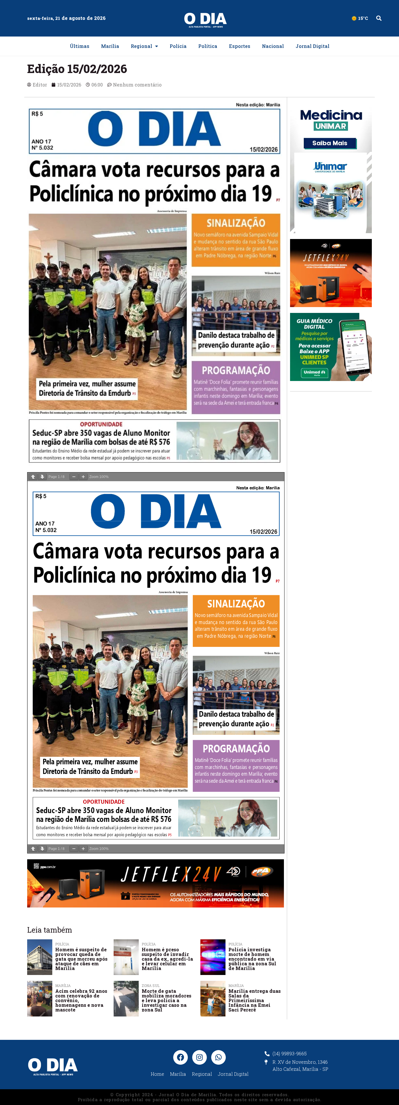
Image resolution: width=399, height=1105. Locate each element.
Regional (141, 46)
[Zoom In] (83, 477)
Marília (110, 46)
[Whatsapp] (218, 1057)
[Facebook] (180, 1057)
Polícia (178, 46)
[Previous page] (33, 477)
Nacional (273, 46)
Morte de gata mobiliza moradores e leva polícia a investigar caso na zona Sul (166, 1000)
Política (207, 46)
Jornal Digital (312, 46)
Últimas (79, 46)
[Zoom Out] (74, 477)
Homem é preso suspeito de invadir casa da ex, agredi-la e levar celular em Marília (167, 958)
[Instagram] (199, 1057)
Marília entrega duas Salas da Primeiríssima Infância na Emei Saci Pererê (254, 1000)
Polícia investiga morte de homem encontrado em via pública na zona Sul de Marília (252, 958)
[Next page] (42, 477)
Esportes (239, 46)
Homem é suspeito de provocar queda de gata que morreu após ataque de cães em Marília (81, 958)
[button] (379, 18)
